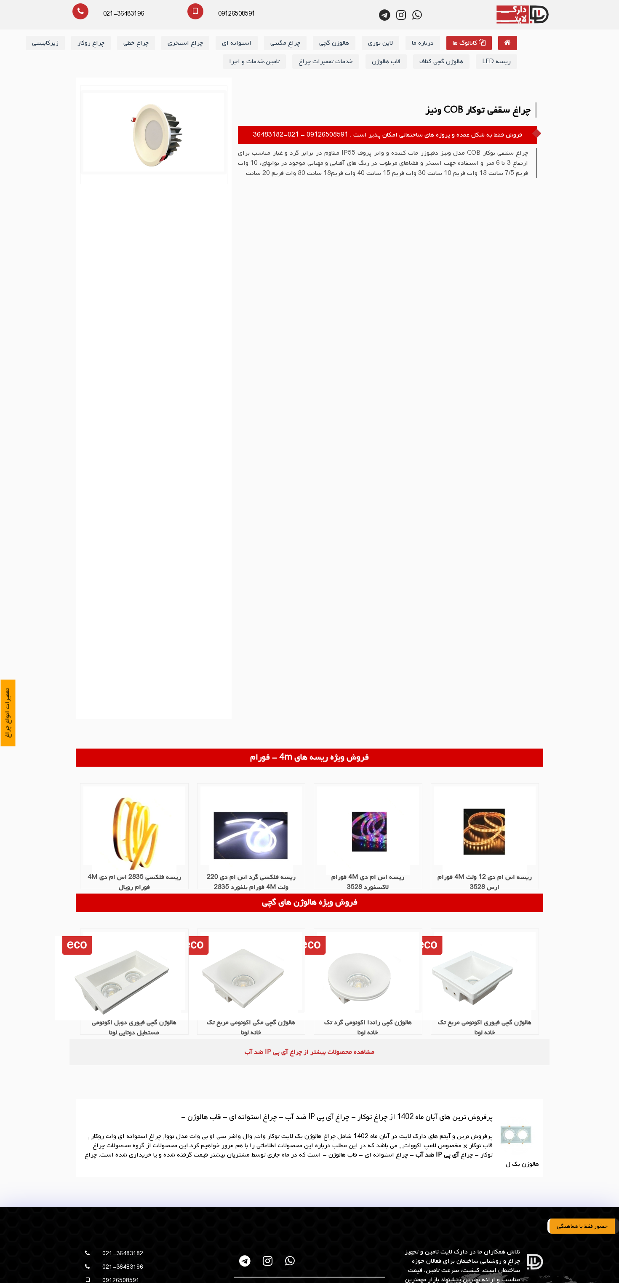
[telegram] (245, 1261)
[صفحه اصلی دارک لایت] (507, 43)
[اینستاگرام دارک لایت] (401, 15)
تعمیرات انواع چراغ (8, 713)
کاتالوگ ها (466, 43)
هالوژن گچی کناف (441, 61)
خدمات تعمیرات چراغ (326, 61)
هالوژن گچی (334, 43)
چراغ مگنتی (285, 43)
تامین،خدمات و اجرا (254, 61)
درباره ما (423, 43)
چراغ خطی (136, 43)
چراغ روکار (90, 43)
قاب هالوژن (386, 61)
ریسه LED (496, 61)
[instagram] (267, 1261)
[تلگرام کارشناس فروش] (385, 15)
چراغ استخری (185, 43)
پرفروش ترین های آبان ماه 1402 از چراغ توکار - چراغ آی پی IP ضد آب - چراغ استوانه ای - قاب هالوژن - (337, 1117)
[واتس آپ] (290, 1261)
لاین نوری (380, 43)
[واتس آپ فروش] (417, 15)
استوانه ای (236, 43)
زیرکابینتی (45, 43)
